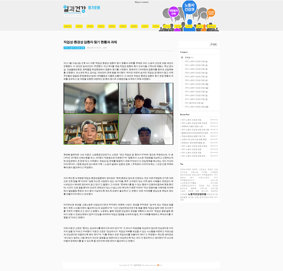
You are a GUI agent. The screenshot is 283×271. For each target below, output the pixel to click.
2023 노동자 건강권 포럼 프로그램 (195, 130)
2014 (178, 26)
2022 (90, 26)
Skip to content (141, 2)
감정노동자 (196, 175)
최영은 (210, 169)
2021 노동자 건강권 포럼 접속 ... (194, 156)
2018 (134, 26)
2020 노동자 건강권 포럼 (195, 73)
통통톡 (193, 188)
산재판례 (183, 194)
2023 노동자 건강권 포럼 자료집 (194, 123)
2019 (123, 26)
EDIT (105, 48)
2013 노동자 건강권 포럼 (195, 99)
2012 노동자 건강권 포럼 (195, 107)
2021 (101, 26)
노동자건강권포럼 (197, 194)
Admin (211, 26)
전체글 (188, 57)
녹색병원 (214, 172)
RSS (160, 265)
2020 (112, 26)
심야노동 (214, 180)
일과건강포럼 (185, 175)
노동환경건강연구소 (188, 186)
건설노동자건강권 (201, 197)
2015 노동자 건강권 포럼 (195, 92)
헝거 (192, 177)
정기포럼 (214, 183)
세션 (208, 186)
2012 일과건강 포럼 (193, 103)
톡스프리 (204, 191)
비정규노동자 (203, 177)
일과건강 (183, 188)
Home (67, 26)
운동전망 (214, 191)
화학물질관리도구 (187, 180)
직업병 (201, 186)
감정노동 (194, 172)
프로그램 (214, 188)
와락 (182, 200)
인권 (216, 169)
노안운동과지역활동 (188, 183)
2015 (167, 26)
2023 (79, 26)
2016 (156, 26)
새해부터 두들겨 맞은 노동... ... (193, 126)
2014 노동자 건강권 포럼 (195, 95)
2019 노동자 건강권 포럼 (195, 76)
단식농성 (183, 172)
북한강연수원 (212, 194)
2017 (145, 26)
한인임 (215, 186)
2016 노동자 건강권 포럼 (195, 88)
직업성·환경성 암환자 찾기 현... (194, 136)
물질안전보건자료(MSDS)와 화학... (195, 133)
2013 (189, 26)
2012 (200, 26)
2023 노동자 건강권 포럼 (195, 61)
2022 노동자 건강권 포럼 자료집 (194, 146)
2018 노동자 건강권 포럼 (195, 80)
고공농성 (202, 169)
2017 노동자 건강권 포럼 (195, 84)
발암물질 (183, 197)
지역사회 (203, 188)
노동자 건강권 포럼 (189, 191)
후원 (211, 197)
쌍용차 (195, 169)
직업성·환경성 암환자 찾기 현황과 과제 (90, 42)
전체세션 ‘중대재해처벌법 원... (193, 143)
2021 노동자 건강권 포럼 (195, 69)
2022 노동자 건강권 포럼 (195, 65)
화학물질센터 (207, 175)
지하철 (204, 172)
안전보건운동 (185, 169)
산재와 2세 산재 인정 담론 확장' (194, 139)
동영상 (183, 177)
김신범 (191, 197)
